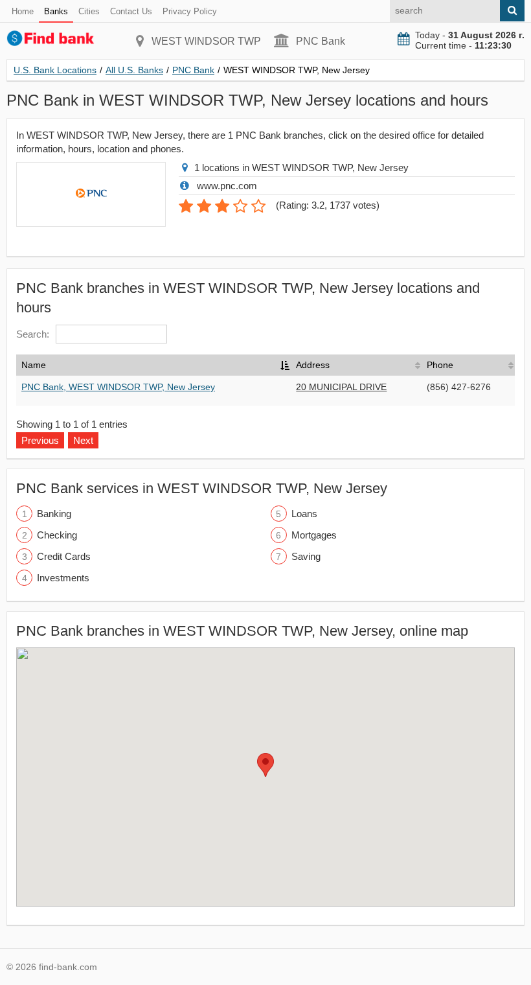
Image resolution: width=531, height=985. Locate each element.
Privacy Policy (190, 11)
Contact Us (131, 11)
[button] (265, 765)
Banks (56, 11)
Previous (40, 440)
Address (313, 365)
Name (33, 365)
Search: (32, 334)
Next (83, 440)
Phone (440, 365)
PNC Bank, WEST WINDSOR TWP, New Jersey (118, 387)
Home (23, 11)
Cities (89, 11)
